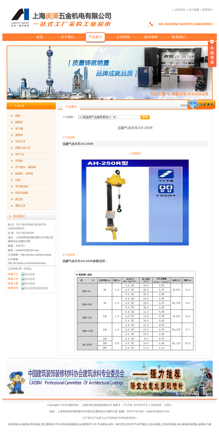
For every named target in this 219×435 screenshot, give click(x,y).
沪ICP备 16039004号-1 (136, 405)
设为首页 (180, 9)
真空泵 (19, 199)
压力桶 (19, 128)
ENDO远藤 (21, 192)
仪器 (17, 180)
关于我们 (67, 37)
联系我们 (207, 9)
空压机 (19, 160)
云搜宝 (168, 405)
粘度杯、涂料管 (24, 173)
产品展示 (98, 417)
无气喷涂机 (21, 186)
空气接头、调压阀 (25, 167)
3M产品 (19, 154)
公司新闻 (123, 37)
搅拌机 (19, 135)
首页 (39, 37)
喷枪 (17, 115)
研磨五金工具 (23, 147)
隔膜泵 (19, 122)
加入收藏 (194, 9)
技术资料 (151, 37)
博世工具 (20, 205)
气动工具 (20, 141)
